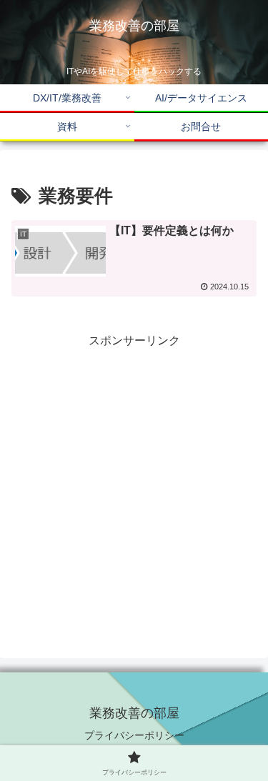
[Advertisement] (134, 485)
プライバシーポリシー (134, 735)
